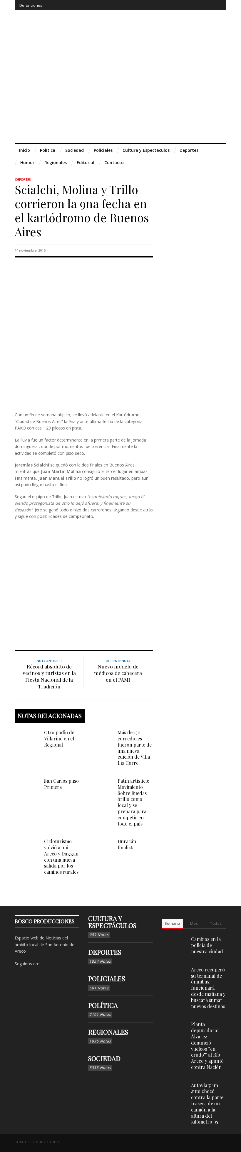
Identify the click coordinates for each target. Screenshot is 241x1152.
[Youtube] (205, 5)
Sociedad (104, 1058)
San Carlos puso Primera (61, 784)
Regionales (108, 1031)
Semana (172, 923)
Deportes (23, 179)
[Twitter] (195, 5)
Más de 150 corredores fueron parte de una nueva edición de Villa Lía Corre (135, 747)
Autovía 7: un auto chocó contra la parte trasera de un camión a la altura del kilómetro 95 (207, 1103)
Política (103, 1005)
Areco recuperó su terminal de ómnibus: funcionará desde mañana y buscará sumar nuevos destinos (208, 987)
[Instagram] (184, 5)
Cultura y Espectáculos (112, 922)
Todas (216, 923)
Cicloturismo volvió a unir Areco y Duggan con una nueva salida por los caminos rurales (61, 856)
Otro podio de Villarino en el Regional (59, 738)
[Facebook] (173, 5)
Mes (194, 923)
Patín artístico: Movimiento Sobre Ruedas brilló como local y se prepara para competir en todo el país (133, 802)
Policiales (106, 978)
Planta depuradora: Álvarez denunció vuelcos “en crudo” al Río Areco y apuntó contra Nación (207, 1045)
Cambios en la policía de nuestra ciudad (207, 945)
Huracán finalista (127, 844)
